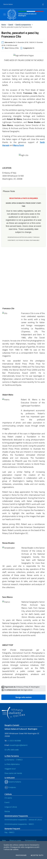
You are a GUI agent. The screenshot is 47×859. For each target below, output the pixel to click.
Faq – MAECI (9, 832)
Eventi (10, 24)
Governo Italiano (8, 4)
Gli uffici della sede (12, 749)
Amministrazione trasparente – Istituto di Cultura (23, 819)
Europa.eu (12, 787)
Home (3, 24)
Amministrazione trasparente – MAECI (19, 824)
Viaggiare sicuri (10, 768)
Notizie (7, 811)
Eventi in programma (23, 24)
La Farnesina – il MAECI (14, 759)
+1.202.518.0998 (14, 740)
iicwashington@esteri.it (18, 745)
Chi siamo (8, 797)
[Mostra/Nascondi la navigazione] (4, 14)
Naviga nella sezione (23, 697)
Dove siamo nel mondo (13, 773)
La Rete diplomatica (12, 764)
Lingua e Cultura (11, 806)
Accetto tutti (37, 855)
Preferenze (21, 855)
